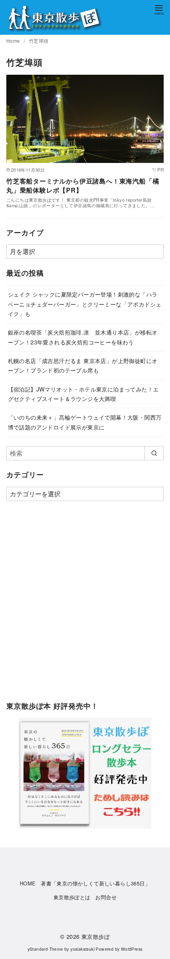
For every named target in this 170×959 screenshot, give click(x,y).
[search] (154, 453)
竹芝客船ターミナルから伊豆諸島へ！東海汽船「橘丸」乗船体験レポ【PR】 (82, 185)
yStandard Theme (45, 949)
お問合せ (106, 897)
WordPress (132, 949)
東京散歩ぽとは (72, 897)
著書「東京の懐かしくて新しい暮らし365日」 (95, 883)
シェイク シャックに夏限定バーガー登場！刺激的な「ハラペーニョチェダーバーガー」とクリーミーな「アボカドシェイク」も (85, 304)
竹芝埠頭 (39, 40)
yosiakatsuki (82, 949)
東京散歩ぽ (95, 936)
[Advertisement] (85, 605)
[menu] (159, 9)
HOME (28, 883)
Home (13, 40)
